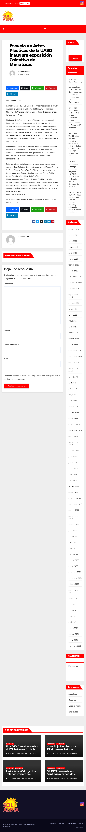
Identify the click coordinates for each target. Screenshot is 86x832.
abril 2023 (73, 474)
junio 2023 (73, 463)
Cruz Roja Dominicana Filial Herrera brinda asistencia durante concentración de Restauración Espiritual (75, 118)
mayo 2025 (73, 321)
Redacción (25, 71)
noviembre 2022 (75, 504)
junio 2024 (73, 389)
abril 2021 (73, 622)
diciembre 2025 (75, 277)
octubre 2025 (74, 289)
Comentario (9, 284)
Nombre (7, 330)
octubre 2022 (74, 510)
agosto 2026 (74, 229)
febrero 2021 (74, 634)
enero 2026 (73, 271)
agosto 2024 (74, 377)
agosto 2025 (74, 303)
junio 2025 (73, 315)
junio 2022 (73, 536)
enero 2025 (73, 345)
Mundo (81, 823)
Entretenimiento (75, 706)
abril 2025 (73, 327)
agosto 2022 (74, 525)
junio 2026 (73, 241)
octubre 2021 (74, 584)
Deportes (72, 700)
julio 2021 (73, 604)
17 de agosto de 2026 (16, 778)
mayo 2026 (73, 247)
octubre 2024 (74, 362)
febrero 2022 (74, 560)
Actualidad (73, 694)
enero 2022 (73, 566)
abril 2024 (73, 401)
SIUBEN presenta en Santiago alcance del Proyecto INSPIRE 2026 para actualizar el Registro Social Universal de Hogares (75, 174)
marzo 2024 (73, 407)
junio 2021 (73, 610)
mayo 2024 (73, 395)
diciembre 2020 (75, 646)
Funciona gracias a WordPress (12, 824)
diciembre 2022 (75, 498)
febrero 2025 (74, 339)
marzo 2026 (73, 259)
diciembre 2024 (75, 351)
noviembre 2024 (75, 357)
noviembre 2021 (75, 578)
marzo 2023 (73, 480)
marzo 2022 (73, 554)
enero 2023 (73, 492)
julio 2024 (73, 383)
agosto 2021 (74, 598)
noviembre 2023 (75, 430)
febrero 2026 (74, 265)
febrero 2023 (74, 486)
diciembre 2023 (75, 424)
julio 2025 (73, 309)
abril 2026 (73, 253)
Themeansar (6, 826)
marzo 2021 (73, 628)
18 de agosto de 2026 (16, 753)
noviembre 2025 (75, 283)
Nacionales (73, 712)
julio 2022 (73, 530)
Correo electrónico (12, 344)
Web (6, 358)
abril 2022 (73, 548)
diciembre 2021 (75, 572)
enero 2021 (73, 640)
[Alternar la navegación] (44, 29)
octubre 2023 (74, 436)
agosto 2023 (74, 451)
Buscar (71, 42)
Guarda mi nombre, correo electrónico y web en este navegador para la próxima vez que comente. (32, 377)
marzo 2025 (73, 333)
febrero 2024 (74, 413)
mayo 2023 (73, 469)
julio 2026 (73, 235)
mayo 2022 (73, 542)
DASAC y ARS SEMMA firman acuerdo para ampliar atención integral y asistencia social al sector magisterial (75, 202)
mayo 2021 (73, 616)
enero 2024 (73, 418)
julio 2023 (73, 457)
